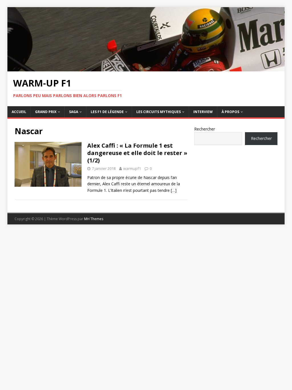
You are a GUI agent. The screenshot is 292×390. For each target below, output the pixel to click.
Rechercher (204, 129)
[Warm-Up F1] (146, 68)
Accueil (19, 111)
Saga (73, 111)
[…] (174, 190)
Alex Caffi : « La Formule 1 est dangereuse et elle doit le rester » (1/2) (137, 153)
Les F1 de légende (107, 111)
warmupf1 (132, 168)
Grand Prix (45, 111)
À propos (230, 111)
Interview (203, 111)
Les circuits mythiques (158, 111)
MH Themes (93, 218)
